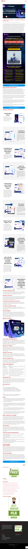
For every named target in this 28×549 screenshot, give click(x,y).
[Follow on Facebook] (13, 547)
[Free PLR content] (14, 472)
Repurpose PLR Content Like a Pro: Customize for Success (10, 486)
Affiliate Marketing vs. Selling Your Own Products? (9, 489)
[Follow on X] (14, 547)
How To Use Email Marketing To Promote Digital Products (10, 490)
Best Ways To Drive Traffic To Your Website (8, 494)
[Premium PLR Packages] (14, 508)
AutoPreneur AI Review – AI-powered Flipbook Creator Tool (14, 20)
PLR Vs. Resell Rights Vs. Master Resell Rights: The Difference (11, 485)
